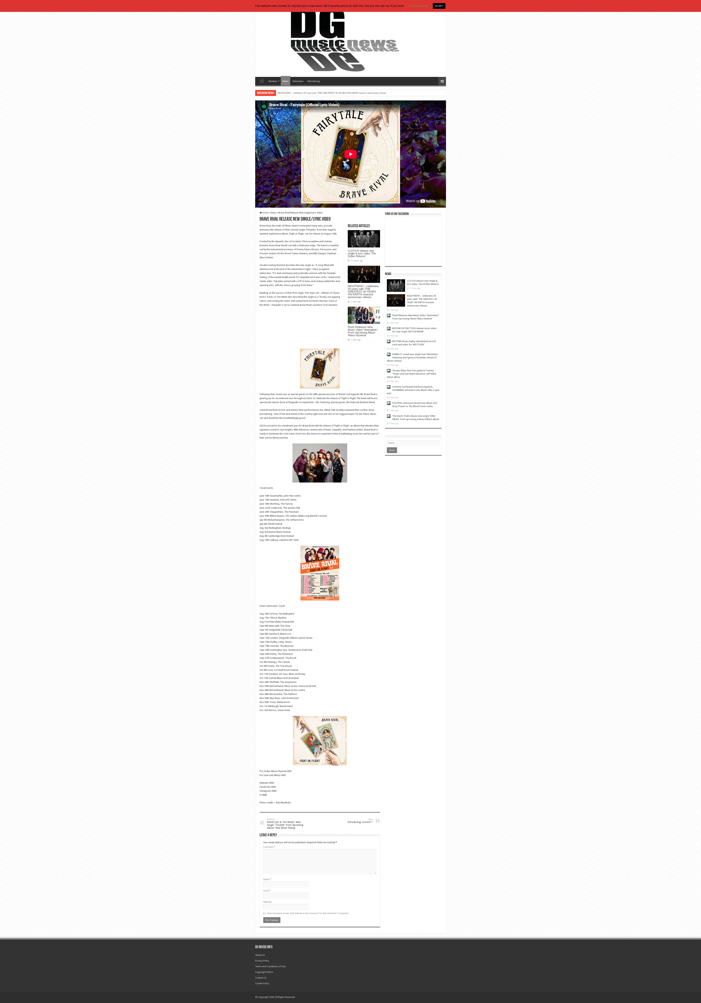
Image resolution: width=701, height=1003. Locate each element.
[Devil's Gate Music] (350, 40)
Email (267, 890)
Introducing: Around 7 (360, 820)
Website (267, 902)
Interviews (297, 81)
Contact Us (261, 977)
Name (267, 879)
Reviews (273, 81)
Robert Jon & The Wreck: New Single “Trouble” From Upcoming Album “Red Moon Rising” (285, 823)
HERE (289, 771)
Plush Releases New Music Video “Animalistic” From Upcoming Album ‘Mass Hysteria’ (320, 92)
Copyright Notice (264, 972)
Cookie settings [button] (418, 5)
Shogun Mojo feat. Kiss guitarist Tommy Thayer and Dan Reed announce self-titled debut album (411, 373)
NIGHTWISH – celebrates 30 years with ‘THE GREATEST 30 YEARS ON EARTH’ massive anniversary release (363, 292)
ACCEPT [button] (439, 6)
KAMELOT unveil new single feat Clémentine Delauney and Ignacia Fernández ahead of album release (412, 357)
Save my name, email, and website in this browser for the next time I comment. (308, 913)
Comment (269, 847)
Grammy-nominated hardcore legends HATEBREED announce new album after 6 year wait (413, 390)
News (285, 81)
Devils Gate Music (262, 81)
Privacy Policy (262, 960)
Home (265, 212)
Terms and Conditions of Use (270, 966)
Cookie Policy (262, 983)
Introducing (313, 81)
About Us (260, 955)
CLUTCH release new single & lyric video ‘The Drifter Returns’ (362, 253)
